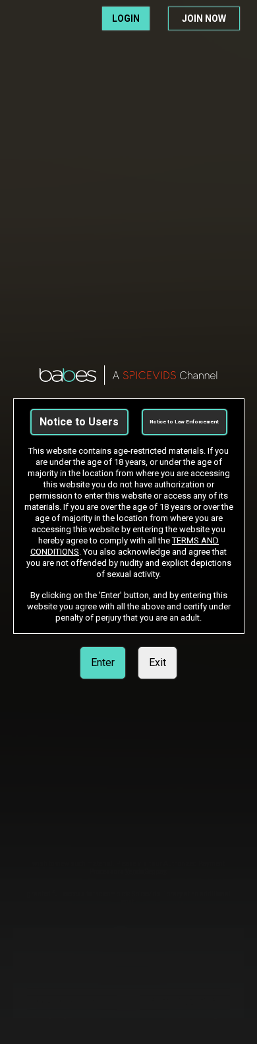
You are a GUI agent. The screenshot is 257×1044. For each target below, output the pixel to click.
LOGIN (126, 18)
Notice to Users (79, 421)
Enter (103, 662)
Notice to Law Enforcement (184, 422)
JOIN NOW (204, 18)
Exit (157, 662)
